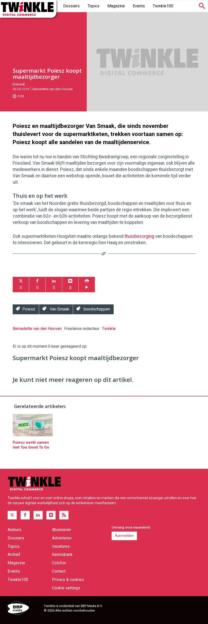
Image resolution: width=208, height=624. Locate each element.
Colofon (59, 562)
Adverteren (62, 538)
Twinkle (109, 328)
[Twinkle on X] (12, 515)
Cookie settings (66, 588)
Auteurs (14, 529)
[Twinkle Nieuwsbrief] (51, 515)
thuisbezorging (139, 236)
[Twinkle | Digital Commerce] (28, 9)
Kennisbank (62, 554)
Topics (93, 6)
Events (139, 6)
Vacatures (61, 546)
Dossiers (71, 6)
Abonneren (61, 529)
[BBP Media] (24, 608)
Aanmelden (124, 536)
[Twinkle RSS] (63, 515)
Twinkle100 (163, 6)
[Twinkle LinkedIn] (38, 515)
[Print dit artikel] (87, 284)
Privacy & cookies (68, 579)
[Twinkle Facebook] (25, 515)
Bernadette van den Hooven (52, 89)
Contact (58, 571)
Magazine (116, 6)
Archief (14, 554)
